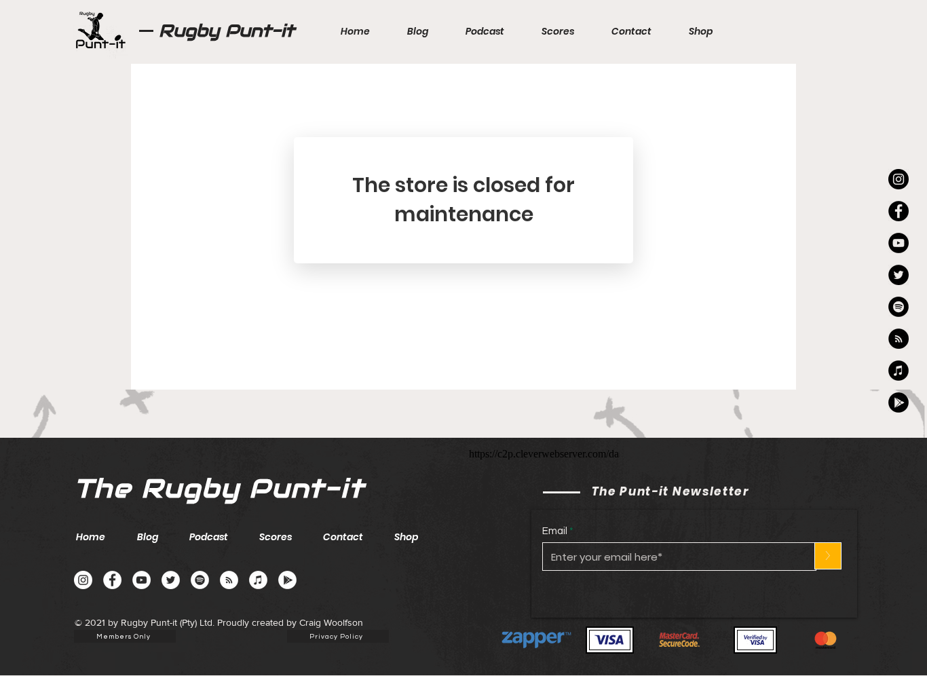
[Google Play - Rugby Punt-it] (898, 402)
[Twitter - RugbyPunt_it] (898, 275)
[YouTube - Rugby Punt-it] (141, 580)
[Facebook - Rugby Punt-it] (112, 580)
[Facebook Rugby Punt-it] (898, 211)
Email (554, 531)
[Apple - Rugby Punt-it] (898, 370)
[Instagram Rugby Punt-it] (898, 179)
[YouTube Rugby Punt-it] (898, 243)
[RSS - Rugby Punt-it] (898, 338)
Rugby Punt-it (227, 30)
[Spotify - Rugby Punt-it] (898, 307)
